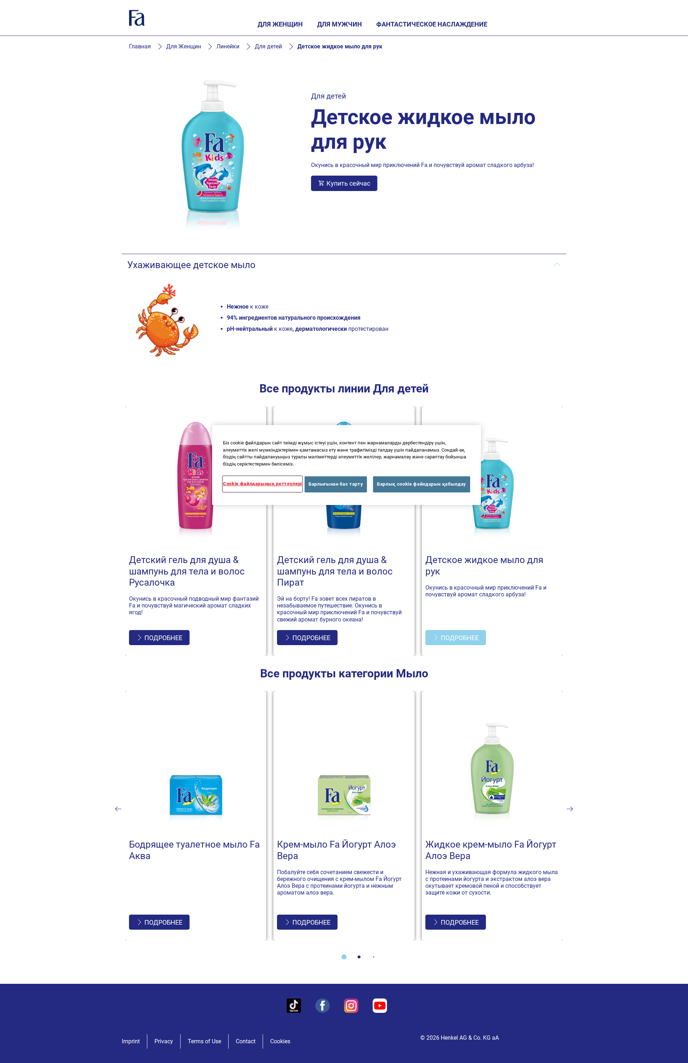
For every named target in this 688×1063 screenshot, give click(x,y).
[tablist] (344, 956)
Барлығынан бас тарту (336, 484)
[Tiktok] (294, 1005)
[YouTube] (380, 1005)
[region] (346, 465)
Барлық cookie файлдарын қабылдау (421, 484)
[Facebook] (322, 1005)
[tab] (344, 956)
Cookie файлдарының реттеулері (262, 483)
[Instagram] (351, 1005)
